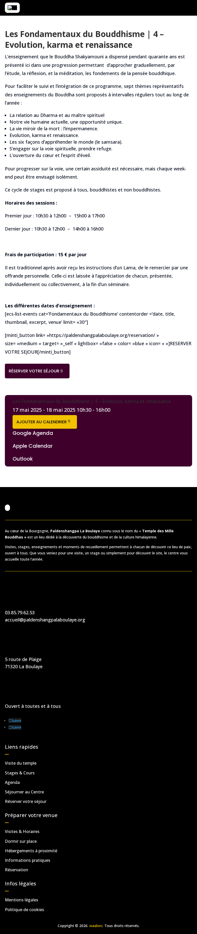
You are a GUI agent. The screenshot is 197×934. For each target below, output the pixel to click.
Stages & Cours (20, 773)
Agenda (12, 782)
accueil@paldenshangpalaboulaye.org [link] (45, 620)
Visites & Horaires (22, 831)
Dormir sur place (21, 841)
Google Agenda (33, 433)
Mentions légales (21, 900)
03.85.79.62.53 (20, 612)
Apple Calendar (33, 446)
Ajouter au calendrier (41, 422)
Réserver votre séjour (34, 371)
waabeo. (96, 925)
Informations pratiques (27, 860)
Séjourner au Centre (24, 792)
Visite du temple (20, 763)
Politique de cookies (24, 909)
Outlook (23, 458)
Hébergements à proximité (31, 851)
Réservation (16, 870)
